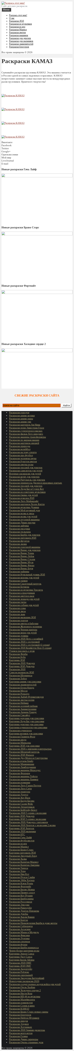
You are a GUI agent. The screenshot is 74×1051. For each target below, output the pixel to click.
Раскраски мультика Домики (24, 507)
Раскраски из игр (17, 26)
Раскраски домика (18, 635)
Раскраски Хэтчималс (20, 1027)
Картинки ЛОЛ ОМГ (20, 965)
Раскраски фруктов (19, 540)
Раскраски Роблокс (19, 972)
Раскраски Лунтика (19, 938)
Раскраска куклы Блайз (21, 761)
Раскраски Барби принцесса (24, 947)
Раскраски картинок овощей (24, 443)
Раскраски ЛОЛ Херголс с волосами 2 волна (32, 825)
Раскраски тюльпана (20, 531)
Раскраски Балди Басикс (22, 800)
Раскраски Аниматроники (22, 709)
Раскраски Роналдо (19, 693)
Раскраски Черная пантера (23, 629)
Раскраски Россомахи (20, 901)
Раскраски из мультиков (20, 24)
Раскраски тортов (18, 620)
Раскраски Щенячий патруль (24, 751)
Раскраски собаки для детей (24, 605)
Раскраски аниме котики (22, 415)
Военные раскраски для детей (25, 473)
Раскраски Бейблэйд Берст (23, 810)
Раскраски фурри (18, 944)
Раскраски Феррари (19, 773)
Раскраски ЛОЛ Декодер (22, 663)
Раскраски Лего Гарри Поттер (25, 785)
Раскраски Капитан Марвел (23, 861)
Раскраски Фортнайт (20, 886)
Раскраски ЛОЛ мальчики (22, 831)
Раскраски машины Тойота (23, 776)
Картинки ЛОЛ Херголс (21, 828)
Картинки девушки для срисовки (26, 718)
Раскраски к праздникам (22, 592)
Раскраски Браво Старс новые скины (28, 1011)
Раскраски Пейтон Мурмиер (24, 1017)
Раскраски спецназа (19, 941)
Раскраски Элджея (19, 1024)
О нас (11, 18)
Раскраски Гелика (18, 1036)
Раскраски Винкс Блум (21, 568)
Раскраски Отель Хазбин (22, 987)
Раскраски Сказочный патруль (25, 583)
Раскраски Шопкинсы (20, 675)
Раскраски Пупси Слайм (22, 877)
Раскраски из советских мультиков (27, 492)
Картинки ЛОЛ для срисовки (24, 745)
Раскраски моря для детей (23, 632)
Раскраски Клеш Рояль (21, 883)
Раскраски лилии (18, 544)
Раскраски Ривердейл (20, 907)
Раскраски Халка (18, 858)
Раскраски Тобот (18, 678)
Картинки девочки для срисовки (26, 724)
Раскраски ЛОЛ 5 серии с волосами (27, 813)
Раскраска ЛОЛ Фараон (21, 754)
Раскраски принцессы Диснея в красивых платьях (35, 482)
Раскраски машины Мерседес (25, 770)
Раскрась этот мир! (18, 15)
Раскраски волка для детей (23, 516)
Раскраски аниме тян (20, 421)
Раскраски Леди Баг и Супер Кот (26, 488)
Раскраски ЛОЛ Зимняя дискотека (27, 1030)
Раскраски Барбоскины (21, 898)
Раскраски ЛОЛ (16, 21)
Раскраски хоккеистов (21, 1002)
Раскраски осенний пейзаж (23, 706)
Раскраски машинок (18, 35)
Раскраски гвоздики (19, 528)
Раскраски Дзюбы (18, 913)
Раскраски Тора (17, 871)
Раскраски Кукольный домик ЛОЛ (27, 574)
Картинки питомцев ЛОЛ (22, 852)
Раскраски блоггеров (19, 46)
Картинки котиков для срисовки (26, 733)
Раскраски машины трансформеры (27, 436)
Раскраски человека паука (22, 458)
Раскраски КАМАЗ (19, 1008)
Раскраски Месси (18, 690)
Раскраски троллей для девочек (25, 467)
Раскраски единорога (20, 730)
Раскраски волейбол (19, 449)
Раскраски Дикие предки (22, 522)
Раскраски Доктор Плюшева (24, 910)
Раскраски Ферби (18, 654)
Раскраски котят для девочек (24, 476)
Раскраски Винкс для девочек (24, 550)
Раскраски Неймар (19, 702)
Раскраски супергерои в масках (26, 430)
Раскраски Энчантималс (22, 806)
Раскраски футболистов (21, 840)
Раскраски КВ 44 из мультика (24, 996)
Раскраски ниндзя (18, 1020)
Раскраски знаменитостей (21, 44)
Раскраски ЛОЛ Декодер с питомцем (28, 822)
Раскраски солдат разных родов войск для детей (35, 984)
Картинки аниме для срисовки (25, 681)
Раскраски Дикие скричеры (23, 1039)
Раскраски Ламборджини (22, 767)
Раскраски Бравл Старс (21, 849)
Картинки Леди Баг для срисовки (26, 721)
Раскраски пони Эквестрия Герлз (26, 427)
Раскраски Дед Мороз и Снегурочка (28, 758)
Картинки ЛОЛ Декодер (22, 666)
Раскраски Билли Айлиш (22, 889)
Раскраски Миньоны (20, 742)
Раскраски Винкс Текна (21, 553)
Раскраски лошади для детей (24, 599)
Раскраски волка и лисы (21, 513)
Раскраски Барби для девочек (24, 534)
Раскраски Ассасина (20, 929)
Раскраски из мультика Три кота (26, 589)
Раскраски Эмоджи (19, 904)
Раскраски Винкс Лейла (21, 556)
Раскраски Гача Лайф (20, 837)
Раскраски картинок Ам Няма (24, 424)
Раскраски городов (19, 412)
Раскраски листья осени (21, 699)
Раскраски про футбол (21, 455)
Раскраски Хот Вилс (19, 797)
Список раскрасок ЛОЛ (21, 672)
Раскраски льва (17, 614)
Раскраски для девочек (20, 38)
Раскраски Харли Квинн (22, 917)
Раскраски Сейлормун (21, 926)
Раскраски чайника (19, 571)
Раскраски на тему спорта (23, 452)
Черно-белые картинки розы (24, 950)
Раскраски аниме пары (21, 418)
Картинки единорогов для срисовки (28, 727)
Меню (6, 9)
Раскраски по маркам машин (24, 440)
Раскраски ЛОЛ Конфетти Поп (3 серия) (30, 647)
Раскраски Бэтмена (19, 586)
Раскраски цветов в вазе (21, 595)
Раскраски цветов (17, 32)
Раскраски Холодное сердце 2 (25, 990)
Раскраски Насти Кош (20, 993)
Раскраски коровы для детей (24, 577)
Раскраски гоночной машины (24, 547)
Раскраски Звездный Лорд (23, 855)
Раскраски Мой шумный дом (24, 510)
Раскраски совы (17, 608)
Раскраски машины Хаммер (23, 779)
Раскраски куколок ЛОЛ (21, 498)
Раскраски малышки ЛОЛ (22, 617)
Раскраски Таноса (18, 868)
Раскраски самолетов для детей (25, 470)
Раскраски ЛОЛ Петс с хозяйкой (26, 638)
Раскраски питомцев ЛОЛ (22, 537)
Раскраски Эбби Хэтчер (22, 880)
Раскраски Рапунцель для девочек (27, 479)
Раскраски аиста (17, 739)
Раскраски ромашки (19, 782)
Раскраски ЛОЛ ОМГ (20, 962)
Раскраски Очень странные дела (26, 1042)
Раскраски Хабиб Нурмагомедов (26, 696)
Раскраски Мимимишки (21, 764)
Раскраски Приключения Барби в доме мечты (33, 923)
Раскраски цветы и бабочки (23, 623)
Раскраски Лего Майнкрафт (24, 501)
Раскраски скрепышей (21, 975)
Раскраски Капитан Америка (24, 865)
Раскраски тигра (17, 602)
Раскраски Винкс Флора (21, 565)
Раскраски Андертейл (20, 968)
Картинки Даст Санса (20, 956)
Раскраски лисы (17, 611)
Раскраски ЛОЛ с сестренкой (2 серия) (29, 644)
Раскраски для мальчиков (21, 41)
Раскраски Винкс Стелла (22, 559)
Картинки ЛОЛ (17, 660)
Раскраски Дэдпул (18, 794)
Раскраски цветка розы (21, 464)
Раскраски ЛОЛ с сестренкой (24, 641)
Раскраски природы (19, 446)
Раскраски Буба (17, 657)
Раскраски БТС (17, 834)
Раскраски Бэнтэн (18, 920)
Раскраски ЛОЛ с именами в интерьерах (30, 748)
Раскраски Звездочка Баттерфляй (26, 978)
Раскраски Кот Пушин (21, 895)
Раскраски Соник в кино (22, 1005)
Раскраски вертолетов (20, 1033)
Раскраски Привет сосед (22, 892)
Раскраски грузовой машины (24, 519)
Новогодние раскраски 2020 (24, 981)
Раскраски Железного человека (25, 626)
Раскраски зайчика (19, 525)
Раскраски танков (18, 580)
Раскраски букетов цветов (23, 461)
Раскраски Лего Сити (20, 788)
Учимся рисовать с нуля (22, 651)
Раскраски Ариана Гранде (23, 712)
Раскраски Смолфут (19, 715)
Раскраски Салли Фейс (21, 803)
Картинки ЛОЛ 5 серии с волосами (27, 819)
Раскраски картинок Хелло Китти (27, 504)
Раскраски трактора (19, 791)
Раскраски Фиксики (19, 935)
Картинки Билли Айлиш (21, 959)
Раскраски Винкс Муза (21, 562)
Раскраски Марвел (18, 29)
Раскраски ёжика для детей (23, 495)
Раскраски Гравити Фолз (22, 736)
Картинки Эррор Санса (21, 953)
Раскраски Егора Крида (21, 687)
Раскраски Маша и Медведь (24, 932)
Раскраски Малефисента (22, 999)
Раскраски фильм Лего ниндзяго (26, 433)
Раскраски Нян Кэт (19, 874)
